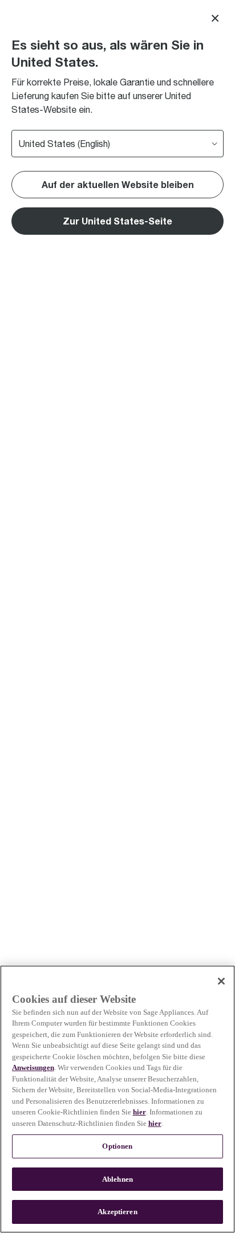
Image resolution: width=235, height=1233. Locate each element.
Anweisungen (33, 1067)
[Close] (215, 18)
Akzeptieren (117, 1211)
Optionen (117, 1146)
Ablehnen (117, 1179)
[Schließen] (221, 981)
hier (139, 1112)
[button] (117, 221)
